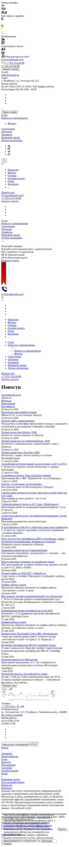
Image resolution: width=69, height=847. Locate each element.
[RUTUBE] (9, 148)
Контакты (6, 788)
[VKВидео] (9, 154)
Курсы (4, 747)
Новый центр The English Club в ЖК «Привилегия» (29, 633)
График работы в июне (13, 622)
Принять (62, 829)
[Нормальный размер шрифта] (3, 9)
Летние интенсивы (11, 140)
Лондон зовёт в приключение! (17, 420)
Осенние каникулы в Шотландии (19, 659)
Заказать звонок (10, 69)
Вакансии (6, 785)
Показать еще (9, 686)
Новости (6, 762)
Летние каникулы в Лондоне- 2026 (20, 452)
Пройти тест (8, 192)
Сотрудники (8, 129)
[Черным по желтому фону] (2, 30)
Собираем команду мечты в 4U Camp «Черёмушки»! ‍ (30, 504)
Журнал (12, 123)
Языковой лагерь (10, 137)
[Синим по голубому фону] (2, 26)
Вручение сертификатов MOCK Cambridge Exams (28, 645)
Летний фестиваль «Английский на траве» (24, 674)
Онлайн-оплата (9, 770)
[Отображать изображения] (3, 39)
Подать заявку (10, 112)
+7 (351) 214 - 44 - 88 (12, 706)
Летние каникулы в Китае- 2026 (18, 432)
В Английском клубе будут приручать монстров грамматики (34, 527)
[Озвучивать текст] (3, 50)
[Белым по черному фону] (2, 23)
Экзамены (6, 134)
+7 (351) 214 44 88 (11, 198)
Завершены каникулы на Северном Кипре (24, 550)
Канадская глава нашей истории (19, 412)
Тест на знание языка (12, 782)
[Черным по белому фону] (2, 19)
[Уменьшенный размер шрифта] (2, 5)
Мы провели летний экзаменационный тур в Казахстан (31, 596)
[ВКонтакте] (9, 145)
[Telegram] (9, 151)
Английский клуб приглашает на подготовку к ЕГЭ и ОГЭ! (34, 464)
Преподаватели (9, 756)
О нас (4, 115)
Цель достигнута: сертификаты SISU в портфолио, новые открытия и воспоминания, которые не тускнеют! (33, 540)
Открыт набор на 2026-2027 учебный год (23, 573)
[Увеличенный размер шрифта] (4, 13)
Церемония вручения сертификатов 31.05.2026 (27, 610)
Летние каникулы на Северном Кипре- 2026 (25, 441)
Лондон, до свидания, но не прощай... (22, 484)
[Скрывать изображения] (2, 43)
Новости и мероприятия (14, 118)
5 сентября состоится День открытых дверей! (26, 475)
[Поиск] (4, 161)
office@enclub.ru (10, 75)
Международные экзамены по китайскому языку (28, 561)
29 (11, 688)
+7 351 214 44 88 (15, 63)
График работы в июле (13, 584)
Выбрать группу (10, 260)
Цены (4, 773)
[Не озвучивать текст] (2, 53)
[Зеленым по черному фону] (2, 33)
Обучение (6, 131)
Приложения (8, 765)
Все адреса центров (12, 715)
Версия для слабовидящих (16, 744)
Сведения (6, 767)
